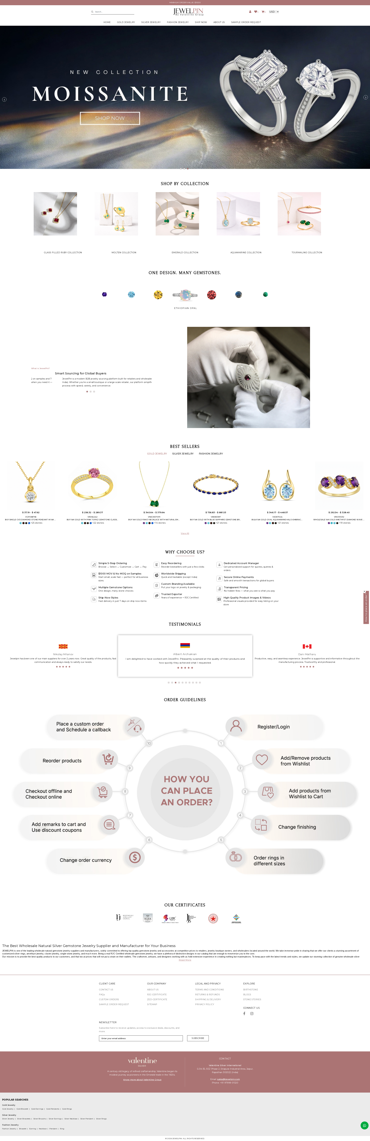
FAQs (102, 994)
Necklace (43, 1129)
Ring (62, 1129)
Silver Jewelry (183, 453)
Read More (185, 960)
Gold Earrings (37, 1109)
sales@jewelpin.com (228, 1079)
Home (107, 22)
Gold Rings (67, 1109)
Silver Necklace (70, 1119)
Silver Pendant (86, 1119)
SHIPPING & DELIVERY (208, 999)
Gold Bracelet (22, 1109)
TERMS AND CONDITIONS (209, 989)
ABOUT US (219, 22)
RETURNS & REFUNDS (207, 994)
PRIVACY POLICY (204, 1004)
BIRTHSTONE (250, 989)
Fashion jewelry (178, 22)
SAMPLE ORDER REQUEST (246, 22)
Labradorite (185, 308)
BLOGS (247, 994)
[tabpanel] (185, 97)
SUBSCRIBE (198, 1038)
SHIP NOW (201, 22)
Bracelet (22, 1129)
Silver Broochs (39, 1119)
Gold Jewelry (157, 453)
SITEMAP (152, 1004)
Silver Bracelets (23, 1119)
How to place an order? (366, 607)
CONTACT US (106, 989)
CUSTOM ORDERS (109, 999)
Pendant (53, 1129)
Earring (32, 1129)
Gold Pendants (52, 1109)
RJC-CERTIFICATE (157, 994)
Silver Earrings (55, 1119)
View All (185, 533)
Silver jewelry (151, 22)
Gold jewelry (126, 22)
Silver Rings (101, 1119)
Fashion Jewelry (211, 453)
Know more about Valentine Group (142, 1079)
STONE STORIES (252, 999)
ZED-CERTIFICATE (157, 999)
